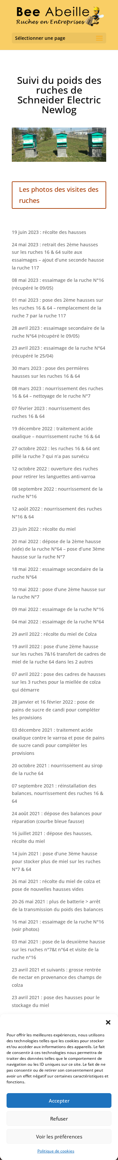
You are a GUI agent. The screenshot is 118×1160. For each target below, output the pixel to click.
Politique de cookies (55, 1151)
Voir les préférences (59, 1136)
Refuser (59, 1118)
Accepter (59, 1100)
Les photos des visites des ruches (59, 195)
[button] (108, 1022)
